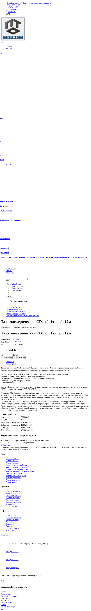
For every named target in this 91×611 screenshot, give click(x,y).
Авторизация (17, 286)
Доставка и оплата (13, 518)
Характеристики (12, 364)
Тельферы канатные (14, 309)
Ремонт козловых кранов (16, 476)
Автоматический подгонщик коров (20, 471)
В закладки (7, 357)
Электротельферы (13, 307)
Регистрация (17, 288)
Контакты (10, 530)
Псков (3, 605)
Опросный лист (12, 520)
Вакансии (10, 524)
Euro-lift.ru (19, 339)
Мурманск (5, 600)
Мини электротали (13, 496)
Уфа (2, 609)
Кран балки (10, 504)
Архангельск (6, 594)
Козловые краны (12, 500)
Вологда (4, 598)
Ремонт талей (11, 482)
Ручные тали (11, 493)
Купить (15, 355)
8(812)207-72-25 (12, 560)
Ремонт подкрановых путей (17, 469)
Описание (10, 362)
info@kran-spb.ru (12, 568)
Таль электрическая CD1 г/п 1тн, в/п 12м (22, 316)
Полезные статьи (12, 528)
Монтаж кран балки (14, 473)
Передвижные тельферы (15, 311)
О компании (11, 515)
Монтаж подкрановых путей (17, 467)
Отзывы (9, 526)
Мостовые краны (13, 498)
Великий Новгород (9, 596)
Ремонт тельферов (13, 480)
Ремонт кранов (12, 463)
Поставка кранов (12, 459)
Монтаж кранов (12, 461)
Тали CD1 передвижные (15, 314)
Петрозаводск (6, 603)
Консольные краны (13, 502)
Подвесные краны (13, 506)
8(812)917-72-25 (12, 552)
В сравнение (20, 357)
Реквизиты (10, 522)
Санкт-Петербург (8, 607)
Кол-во (4, 355)
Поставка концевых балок (16, 465)
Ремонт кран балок (13, 478)
